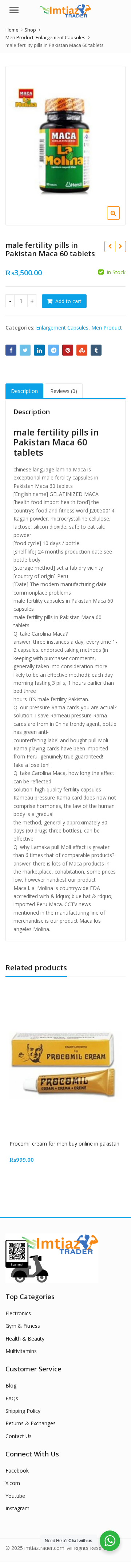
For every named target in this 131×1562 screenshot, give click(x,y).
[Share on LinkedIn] (39, 350)
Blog (10, 1385)
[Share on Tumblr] (96, 350)
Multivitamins (21, 1351)
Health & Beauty (24, 1338)
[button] (119, 218)
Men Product (106, 327)
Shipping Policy (22, 1410)
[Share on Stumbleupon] (81, 350)
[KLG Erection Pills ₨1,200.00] (109, 246)
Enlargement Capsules (62, 327)
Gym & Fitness (22, 1325)
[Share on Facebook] (10, 350)
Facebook (17, 1470)
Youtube (15, 1495)
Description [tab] (24, 390)
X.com (12, 1483)
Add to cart (68, 301)
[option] (65, 146)
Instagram (17, 1508)
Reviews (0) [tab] (63, 390)
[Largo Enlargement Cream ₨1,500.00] (120, 246)
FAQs (11, 1398)
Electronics (18, 1313)
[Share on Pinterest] (67, 350)
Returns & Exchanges (30, 1423)
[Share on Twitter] (25, 350)
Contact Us (18, 1436)
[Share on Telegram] (53, 350)
